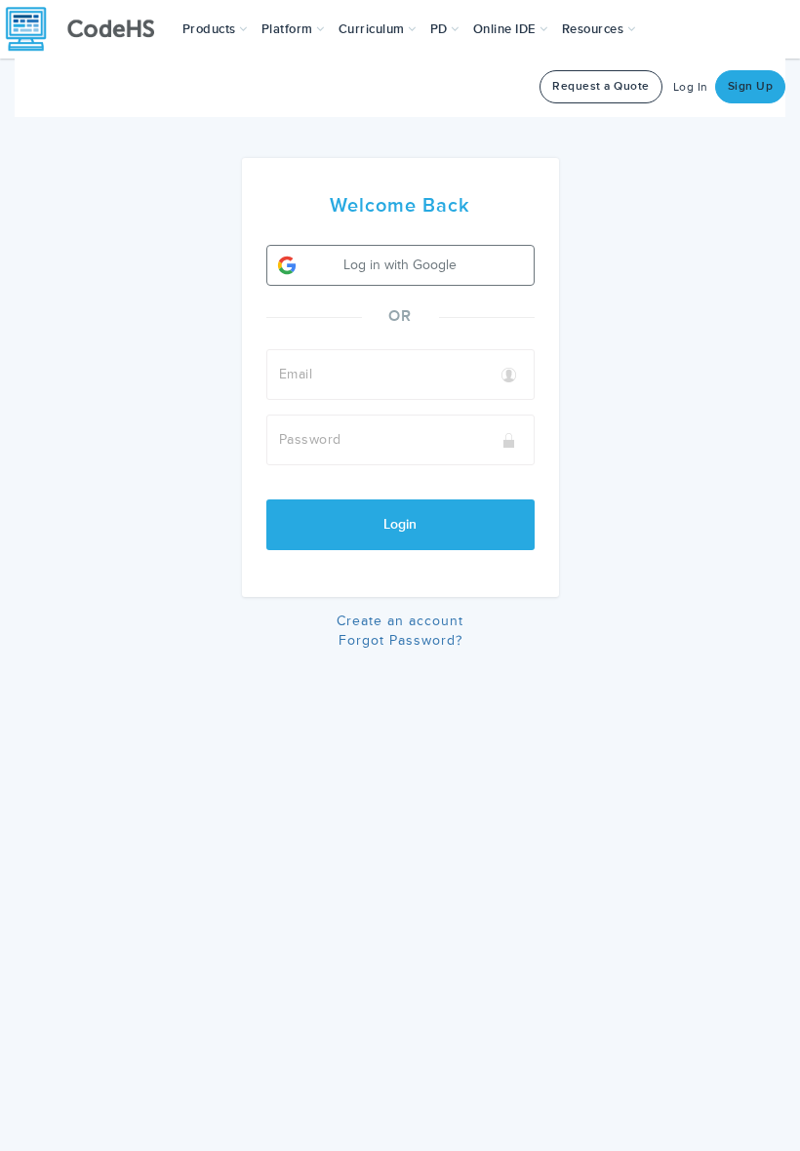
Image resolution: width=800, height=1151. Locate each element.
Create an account (400, 621)
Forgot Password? (400, 640)
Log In (690, 87)
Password (310, 439)
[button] (215, 29)
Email (296, 374)
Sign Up (751, 86)
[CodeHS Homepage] (88, 29)
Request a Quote (601, 86)
